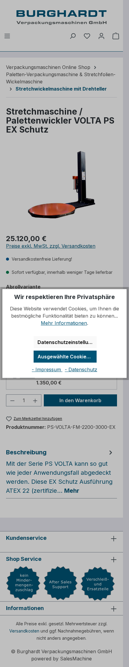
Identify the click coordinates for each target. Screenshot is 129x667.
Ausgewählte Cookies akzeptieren (67, 357)
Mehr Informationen (64, 323)
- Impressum (47, 369)
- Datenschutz (81, 369)
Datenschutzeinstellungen (67, 342)
